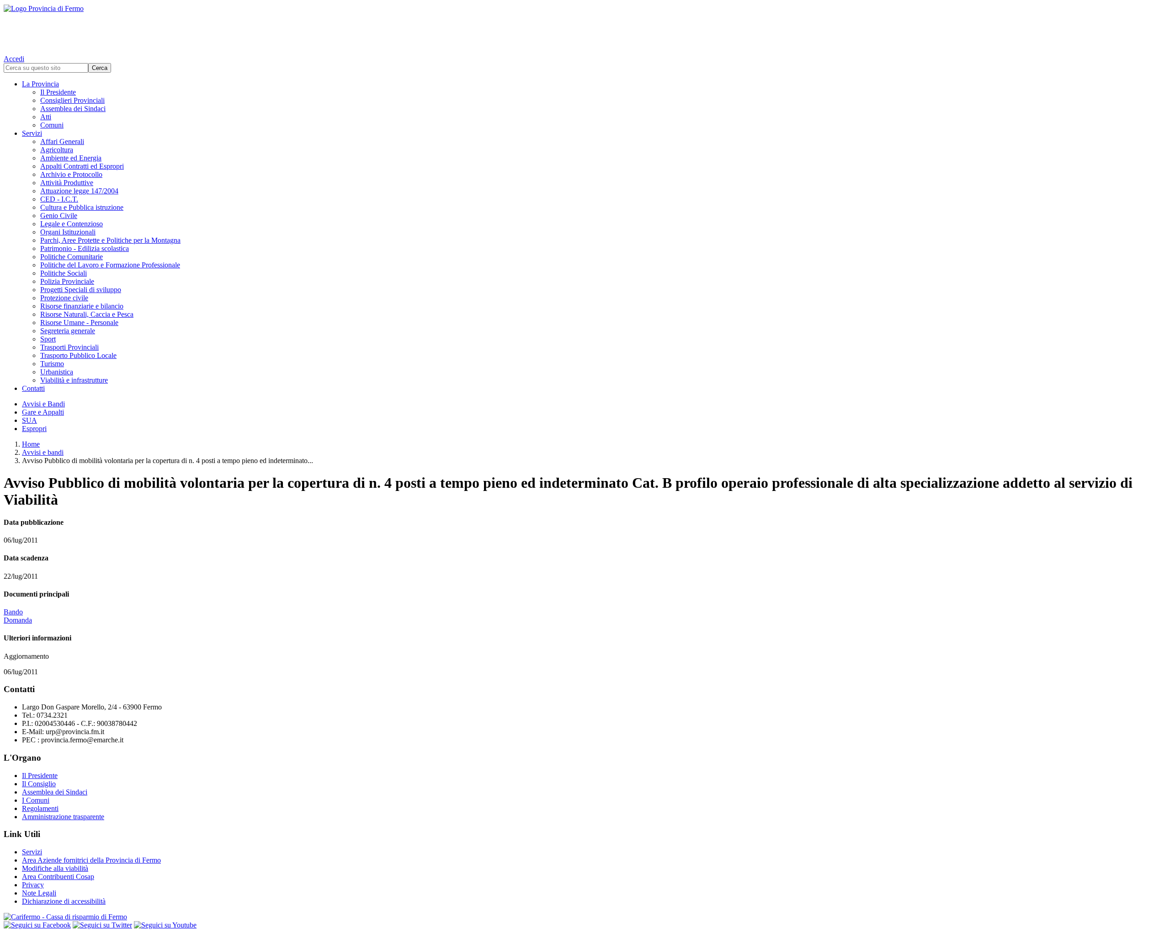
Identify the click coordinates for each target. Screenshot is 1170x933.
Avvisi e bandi (43, 452)
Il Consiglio (39, 784)
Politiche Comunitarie (71, 257)
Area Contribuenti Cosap (58, 876)
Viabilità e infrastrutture (74, 380)
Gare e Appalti (43, 412)
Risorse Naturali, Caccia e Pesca (86, 314)
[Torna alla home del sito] (585, 27)
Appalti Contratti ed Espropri (82, 166)
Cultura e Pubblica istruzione (81, 207)
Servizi (32, 133)
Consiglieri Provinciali (72, 100)
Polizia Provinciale (67, 281)
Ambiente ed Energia (70, 158)
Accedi (14, 59)
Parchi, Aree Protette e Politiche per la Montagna (110, 240)
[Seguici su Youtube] (165, 925)
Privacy (33, 885)
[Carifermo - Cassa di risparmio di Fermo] (585, 917)
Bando (13, 612)
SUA (29, 420)
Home (31, 444)
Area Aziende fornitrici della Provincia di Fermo (91, 860)
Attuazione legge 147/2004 (79, 191)
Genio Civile (58, 215)
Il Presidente (58, 92)
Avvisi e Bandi (43, 404)
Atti (45, 117)
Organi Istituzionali (68, 232)
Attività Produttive (66, 183)
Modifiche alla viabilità (55, 868)
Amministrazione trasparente (63, 817)
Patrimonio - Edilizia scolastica (84, 248)
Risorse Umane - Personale (79, 322)
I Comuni (35, 800)
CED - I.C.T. (59, 199)
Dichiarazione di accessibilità (64, 901)
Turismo (52, 364)
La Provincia (40, 84)
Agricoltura (56, 150)
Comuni (52, 125)
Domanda (18, 620)
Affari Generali (62, 141)
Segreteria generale (67, 331)
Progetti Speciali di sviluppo (80, 289)
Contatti (33, 388)
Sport (48, 339)
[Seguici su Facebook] (37, 925)
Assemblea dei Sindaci (73, 108)
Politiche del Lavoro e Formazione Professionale (110, 265)
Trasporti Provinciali (69, 347)
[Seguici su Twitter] (102, 925)
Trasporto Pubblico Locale (78, 355)
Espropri (34, 428)
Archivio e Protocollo (71, 174)
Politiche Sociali (63, 273)
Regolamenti (40, 808)
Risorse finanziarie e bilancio (81, 306)
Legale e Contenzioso (71, 224)
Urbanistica (56, 372)
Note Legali (39, 893)
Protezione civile (64, 298)
